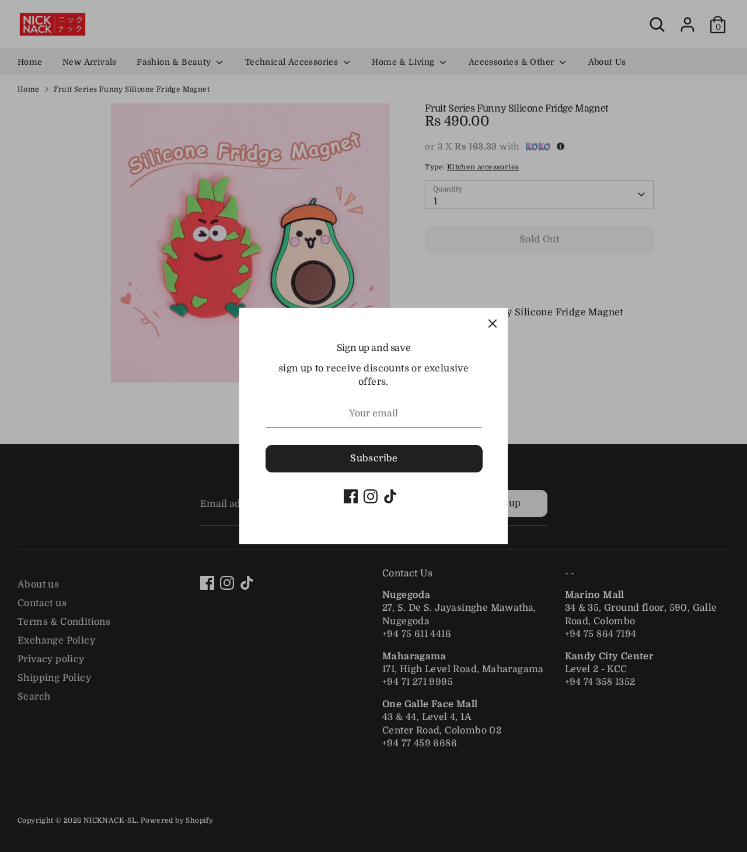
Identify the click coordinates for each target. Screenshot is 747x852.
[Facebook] (351, 496)
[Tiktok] (390, 496)
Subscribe (374, 458)
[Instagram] (371, 496)
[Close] (492, 323)
